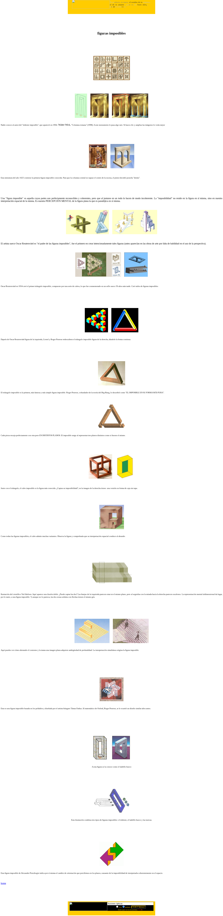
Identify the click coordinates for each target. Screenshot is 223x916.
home (3, 883)
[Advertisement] (111, 21)
